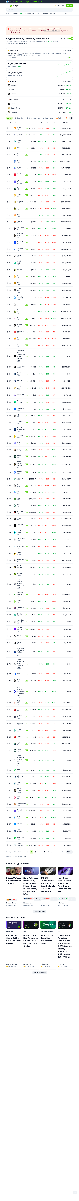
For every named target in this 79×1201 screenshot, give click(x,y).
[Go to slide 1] (67, 57)
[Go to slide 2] (68, 57)
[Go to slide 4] (70, 57)
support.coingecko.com (52, 31)
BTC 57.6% (46, 14)
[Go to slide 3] (69, 57)
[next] (60, 852)
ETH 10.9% (53, 14)
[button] (39, 911)
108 (55, 852)
